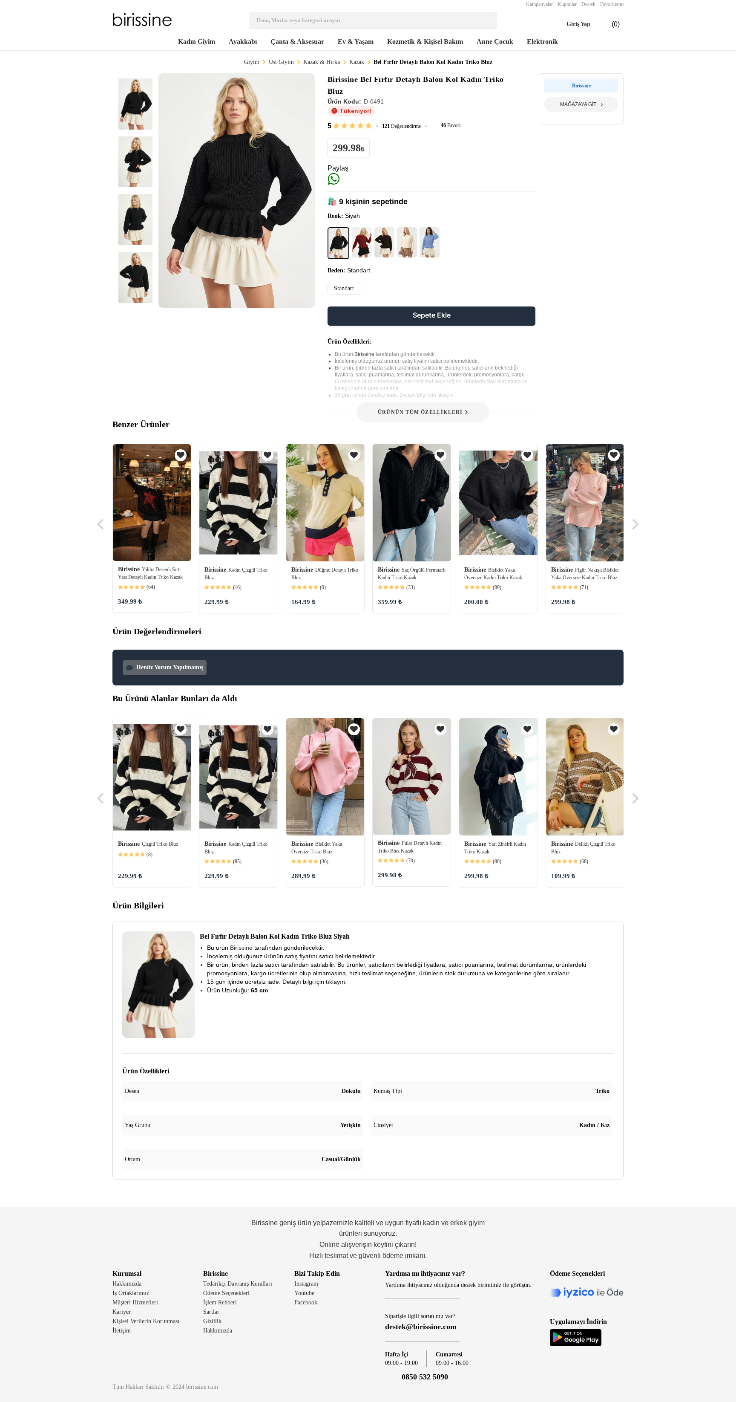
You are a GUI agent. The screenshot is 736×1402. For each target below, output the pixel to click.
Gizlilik (212, 1321)
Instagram (306, 1284)
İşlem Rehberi (220, 1302)
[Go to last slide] (101, 524)
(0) (609, 24)
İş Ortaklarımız (130, 1293)
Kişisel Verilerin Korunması (145, 1321)
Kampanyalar (539, 4)
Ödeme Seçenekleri (226, 1293)
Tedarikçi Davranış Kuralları (237, 1284)
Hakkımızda (126, 1284)
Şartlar (211, 1312)
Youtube (304, 1293)
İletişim (121, 1330)
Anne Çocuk (495, 41)
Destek (588, 4)
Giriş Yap (570, 24)
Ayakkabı (243, 41)
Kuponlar (567, 4)
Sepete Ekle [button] (432, 315)
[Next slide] (635, 524)
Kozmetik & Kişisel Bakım (425, 41)
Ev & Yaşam (356, 41)
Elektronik (542, 41)
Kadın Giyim (196, 41)
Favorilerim (612, 4)
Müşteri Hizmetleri (135, 1302)
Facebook (305, 1302)
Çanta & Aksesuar (297, 41)
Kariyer (121, 1312)
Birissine (365, 354)
